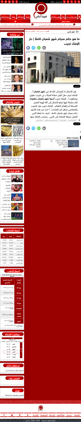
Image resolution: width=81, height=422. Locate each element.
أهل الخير (71, 31)
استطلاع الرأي (13, 365)
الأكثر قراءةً (14, 171)
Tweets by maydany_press (14, 395)
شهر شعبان (39, 91)
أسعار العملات (13, 230)
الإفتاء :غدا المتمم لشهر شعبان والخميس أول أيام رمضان (35, 143)
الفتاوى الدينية (72, 120)
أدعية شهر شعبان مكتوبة (42, 98)
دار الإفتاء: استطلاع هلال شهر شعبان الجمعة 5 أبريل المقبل (61, 143)
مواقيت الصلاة (12, 334)
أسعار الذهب (13, 271)
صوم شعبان (39, 120)
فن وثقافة (15, 34)
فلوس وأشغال (13, 102)
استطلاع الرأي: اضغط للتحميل (14, 370)
